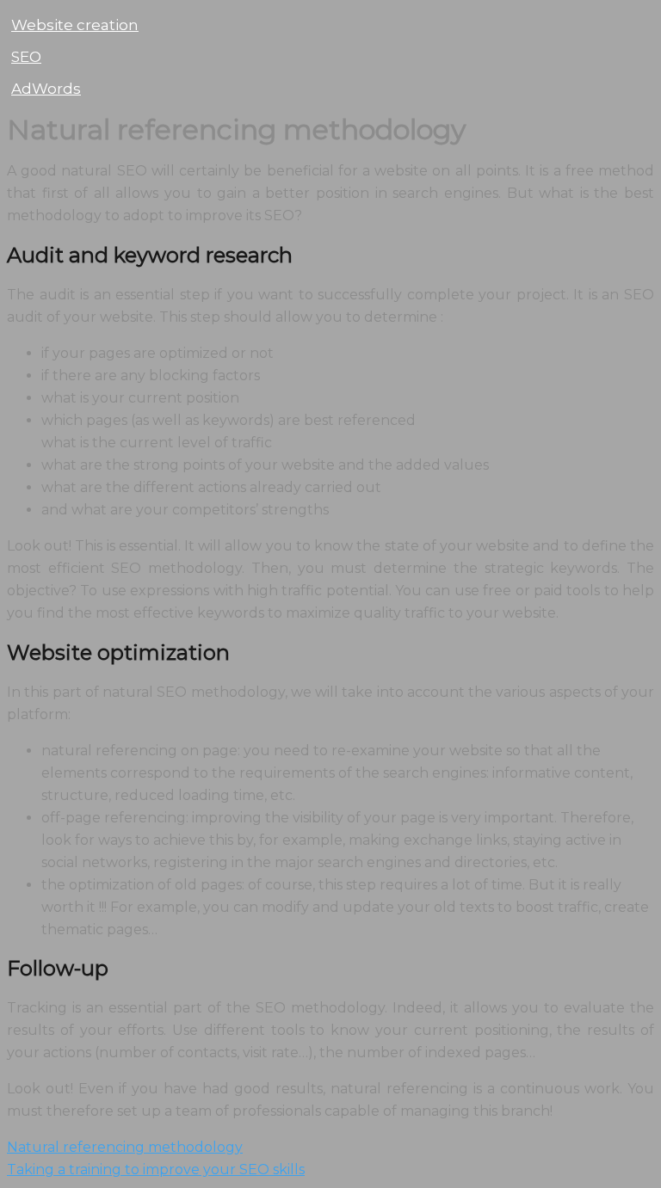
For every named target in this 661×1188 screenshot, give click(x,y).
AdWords (46, 88)
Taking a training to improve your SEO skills (156, 1169)
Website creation (75, 25)
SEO (26, 56)
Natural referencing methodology (125, 1147)
